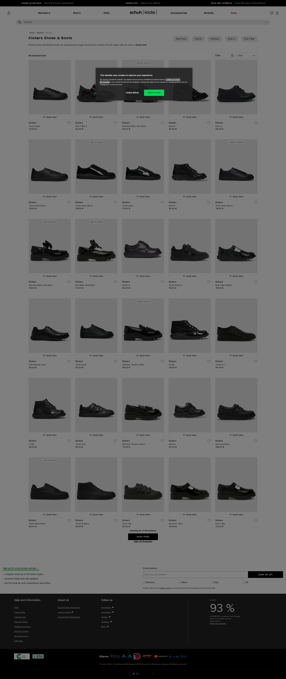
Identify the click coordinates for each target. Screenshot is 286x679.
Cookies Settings (132, 92)
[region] (144, 84)
